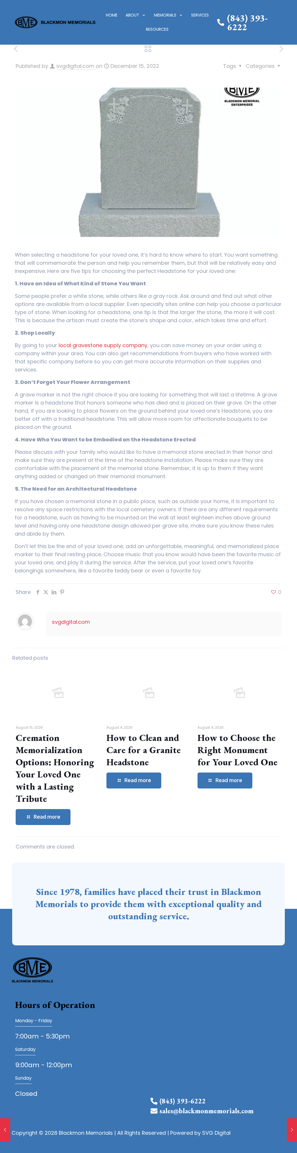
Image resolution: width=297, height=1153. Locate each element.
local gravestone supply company (103, 345)
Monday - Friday (33, 1020)
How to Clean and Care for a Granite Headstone (143, 750)
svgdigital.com (75, 66)
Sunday (23, 1078)
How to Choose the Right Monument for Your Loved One (238, 750)
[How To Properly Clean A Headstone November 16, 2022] (5, 1129)
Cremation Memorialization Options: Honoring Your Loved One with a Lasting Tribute (55, 768)
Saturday (25, 1049)
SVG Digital (216, 1132)
